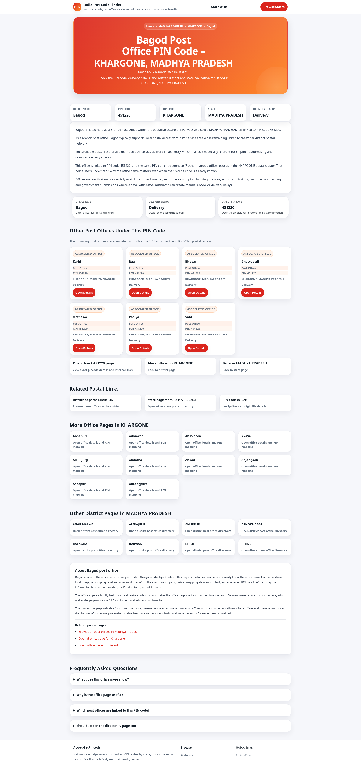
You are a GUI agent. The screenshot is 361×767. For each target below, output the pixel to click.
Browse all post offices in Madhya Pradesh (108, 632)
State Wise (219, 7)
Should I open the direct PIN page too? (107, 726)
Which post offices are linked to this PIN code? (113, 710)
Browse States (274, 7)
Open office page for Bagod (98, 645)
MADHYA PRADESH (171, 26)
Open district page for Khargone (101, 638)
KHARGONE (194, 26)
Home (150, 26)
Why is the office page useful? (100, 695)
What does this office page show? (103, 679)
